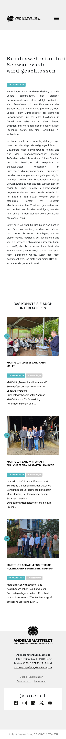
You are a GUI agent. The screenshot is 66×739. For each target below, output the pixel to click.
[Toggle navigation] (56, 18)
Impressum (40, 681)
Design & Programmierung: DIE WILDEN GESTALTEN (33, 734)
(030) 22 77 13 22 (33, 663)
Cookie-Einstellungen (31, 676)
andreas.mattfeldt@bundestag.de (33, 667)
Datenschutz (24, 681)
